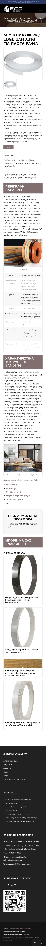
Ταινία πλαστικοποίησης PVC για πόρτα (19, 821)
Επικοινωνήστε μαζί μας (14, 779)
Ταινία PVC (12, 377)
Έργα (5, 772)
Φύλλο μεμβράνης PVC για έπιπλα (17, 814)
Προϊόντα (7, 768)
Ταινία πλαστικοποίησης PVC (15, 807)
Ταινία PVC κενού (11, 810)
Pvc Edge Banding (11, 803)
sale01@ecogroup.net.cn (31, 1)
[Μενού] (39, 8)
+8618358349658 (27, 2)
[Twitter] (8, 885)
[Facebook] (5, 885)
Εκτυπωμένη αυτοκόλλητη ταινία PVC (18, 799)
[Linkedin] (11, 885)
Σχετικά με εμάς (11, 760)
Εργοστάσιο (8, 764)
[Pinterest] (15, 885)
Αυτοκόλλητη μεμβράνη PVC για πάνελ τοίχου (21, 818)
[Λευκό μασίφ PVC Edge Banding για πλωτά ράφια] (23, 63)
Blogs (5, 775)
